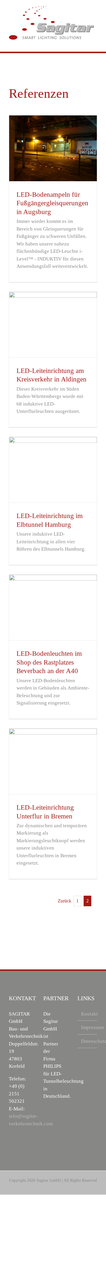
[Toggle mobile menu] (94, 43)
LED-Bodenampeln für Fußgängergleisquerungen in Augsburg (52, 203)
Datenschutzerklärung (87, 1041)
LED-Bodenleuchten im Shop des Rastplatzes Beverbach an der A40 (49, 662)
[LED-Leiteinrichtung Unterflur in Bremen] (53, 761)
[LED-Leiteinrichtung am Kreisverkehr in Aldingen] (53, 325)
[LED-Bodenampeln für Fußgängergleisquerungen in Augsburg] (53, 148)
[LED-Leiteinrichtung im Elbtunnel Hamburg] (53, 470)
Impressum (87, 1027)
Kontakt (87, 1014)
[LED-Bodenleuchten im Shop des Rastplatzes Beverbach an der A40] (53, 607)
